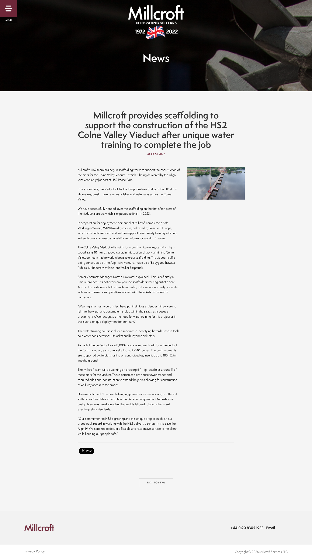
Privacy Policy (34, 551)
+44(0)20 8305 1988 (247, 528)
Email (270, 528)
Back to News (156, 482)
